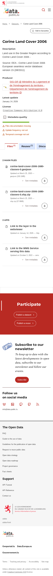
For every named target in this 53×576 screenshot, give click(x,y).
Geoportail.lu (8, 546)
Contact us (6, 496)
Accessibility (34, 562)
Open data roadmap (10, 461)
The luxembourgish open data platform (34, 12)
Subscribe (21, 380)
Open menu (49, 10)
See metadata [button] (31, 180)
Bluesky (4, 404)
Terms (5, 562)
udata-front (6, 522)
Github (29, 404)
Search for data (43, 10)
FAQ (4, 433)
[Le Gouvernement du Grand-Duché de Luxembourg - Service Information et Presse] (25, 509)
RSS (38, 404)
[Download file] (45, 181)
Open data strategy (10, 455)
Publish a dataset (23, 315)
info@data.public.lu (10, 409)
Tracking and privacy (18, 562)
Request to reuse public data (13, 450)
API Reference (8, 490)
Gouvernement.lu (10, 552)
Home (5, 24)
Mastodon (21, 404)
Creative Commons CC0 (16, 572)
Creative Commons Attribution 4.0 (22, 110)
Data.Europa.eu (24, 546)
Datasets (15, 24)
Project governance (10, 466)
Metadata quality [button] (5, 117)
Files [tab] (11, 146)
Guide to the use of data (11, 439)
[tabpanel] (26, 218)
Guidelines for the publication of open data (19, 444)
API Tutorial (7, 485)
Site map (45, 562)
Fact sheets (7, 472)
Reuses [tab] (26, 146)
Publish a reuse (24, 323)
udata (4, 519)
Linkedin (12, 404)
